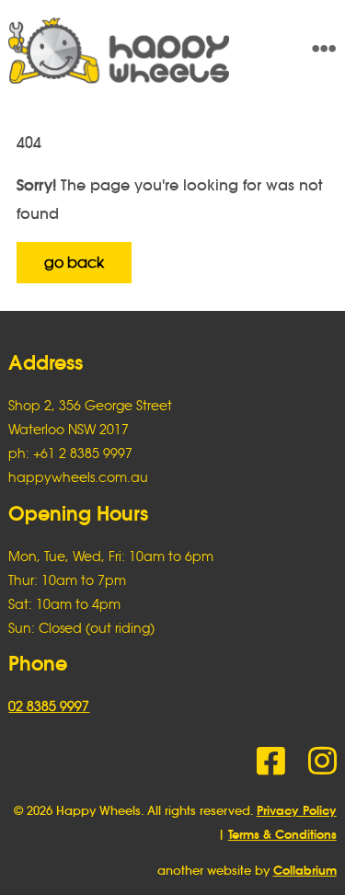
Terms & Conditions (282, 835)
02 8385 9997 (48, 706)
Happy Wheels (139, 50)
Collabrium (305, 870)
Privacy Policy (297, 811)
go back (74, 262)
